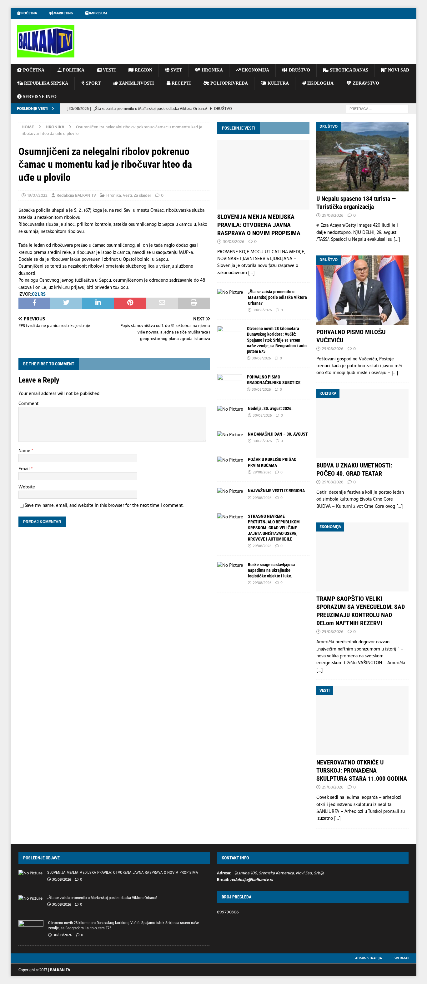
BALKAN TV (60, 970)
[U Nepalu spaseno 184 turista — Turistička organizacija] (362, 156)
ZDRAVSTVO (365, 83)
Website (26, 486)
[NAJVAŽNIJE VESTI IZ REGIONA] (230, 491)
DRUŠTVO (299, 70)
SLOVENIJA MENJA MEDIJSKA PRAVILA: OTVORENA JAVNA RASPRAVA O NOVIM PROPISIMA (258, 225)
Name (25, 450)
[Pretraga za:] (377, 108)
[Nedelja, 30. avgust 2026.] (230, 409)
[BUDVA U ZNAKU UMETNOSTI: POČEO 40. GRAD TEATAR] (362, 423)
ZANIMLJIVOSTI (136, 83)
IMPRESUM (97, 13)
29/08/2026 (262, 472)
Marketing (63, 13)
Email (24, 468)
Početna (29, 13)
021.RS (39, 294)
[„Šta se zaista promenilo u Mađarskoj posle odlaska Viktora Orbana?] (230, 292)
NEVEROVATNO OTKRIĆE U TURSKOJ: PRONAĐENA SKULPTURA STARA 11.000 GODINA (361, 770)
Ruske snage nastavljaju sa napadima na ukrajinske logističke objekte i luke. (271, 570)
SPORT (93, 83)
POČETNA (33, 70)
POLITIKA (73, 70)
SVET (175, 70)
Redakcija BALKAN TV (76, 195)
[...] (251, 272)
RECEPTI (180, 83)
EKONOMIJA (255, 70)
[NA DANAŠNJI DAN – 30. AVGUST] (230, 434)
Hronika (113, 195)
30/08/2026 (233, 241)
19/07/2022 (37, 195)
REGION (142, 70)
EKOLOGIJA (320, 83)
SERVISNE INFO (39, 96)
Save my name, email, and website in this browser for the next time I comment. (104, 505)
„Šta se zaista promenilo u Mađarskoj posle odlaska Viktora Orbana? (277, 297)
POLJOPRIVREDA (228, 83)
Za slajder (142, 195)
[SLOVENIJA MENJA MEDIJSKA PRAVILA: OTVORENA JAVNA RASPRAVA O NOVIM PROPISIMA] (263, 174)
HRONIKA (211, 70)
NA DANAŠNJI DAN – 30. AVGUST (278, 434)
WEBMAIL (402, 958)
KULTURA (277, 83)
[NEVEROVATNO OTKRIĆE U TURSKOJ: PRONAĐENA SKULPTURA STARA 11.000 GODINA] (362, 720)
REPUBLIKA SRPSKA (45, 83)
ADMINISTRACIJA (368, 958)
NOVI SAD (398, 70)
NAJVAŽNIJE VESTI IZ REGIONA (276, 490)
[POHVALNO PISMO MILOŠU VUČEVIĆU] (362, 289)
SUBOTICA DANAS (348, 70)
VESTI (109, 70)
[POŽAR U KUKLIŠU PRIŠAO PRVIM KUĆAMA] (230, 460)
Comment (28, 403)
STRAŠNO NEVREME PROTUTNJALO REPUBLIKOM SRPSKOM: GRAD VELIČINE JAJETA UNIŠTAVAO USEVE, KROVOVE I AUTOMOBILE (274, 527)
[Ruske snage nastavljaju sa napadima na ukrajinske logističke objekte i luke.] (230, 565)
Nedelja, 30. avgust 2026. (270, 408)
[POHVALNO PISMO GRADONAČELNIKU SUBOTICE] (229, 383)
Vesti (127, 195)
